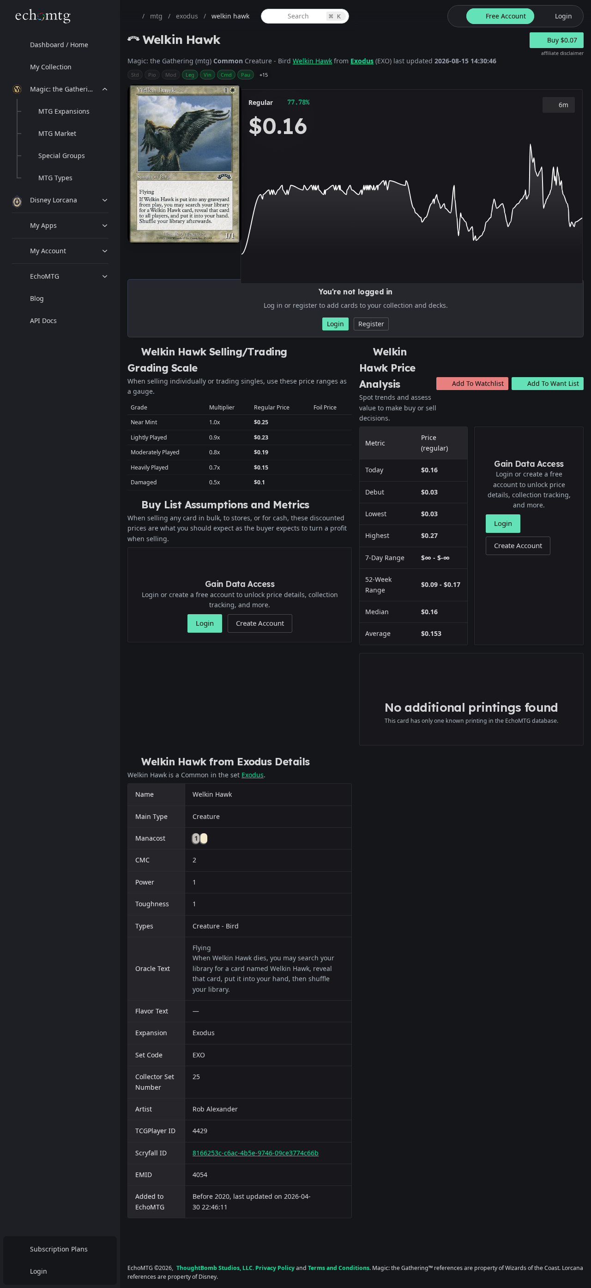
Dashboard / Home (59, 44)
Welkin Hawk (312, 60)
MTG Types (55, 177)
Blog (37, 298)
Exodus (362, 60)
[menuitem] (60, 45)
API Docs (43, 320)
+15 (263, 74)
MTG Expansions (64, 111)
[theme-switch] (455, 16)
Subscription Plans (59, 1249)
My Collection (51, 66)
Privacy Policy (275, 1268)
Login (38, 1271)
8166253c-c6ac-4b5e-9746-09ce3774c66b (256, 1152)
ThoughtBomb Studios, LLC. (215, 1268)
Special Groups (61, 155)
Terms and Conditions (338, 1268)
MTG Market (57, 133)
